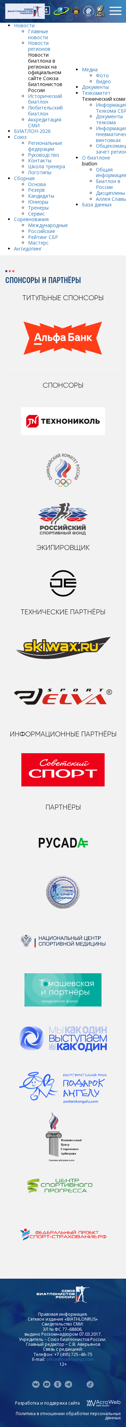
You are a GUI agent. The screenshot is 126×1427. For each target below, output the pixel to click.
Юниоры (38, 201)
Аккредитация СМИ (44, 122)
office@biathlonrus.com (70, 1359)
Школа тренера (46, 166)
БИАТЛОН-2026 (32, 131)
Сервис (36, 213)
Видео (103, 81)
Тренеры (38, 207)
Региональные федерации (45, 146)
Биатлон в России (108, 184)
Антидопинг (28, 248)
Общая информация (111, 172)
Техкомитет (96, 93)
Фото (102, 75)
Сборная (24, 178)
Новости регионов (39, 46)
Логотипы (39, 172)
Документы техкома (109, 119)
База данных (97, 204)
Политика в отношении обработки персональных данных (68, 1416)
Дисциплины (110, 193)
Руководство (43, 154)
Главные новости (38, 34)
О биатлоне (96, 157)
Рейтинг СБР (43, 237)
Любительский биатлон (45, 110)
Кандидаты (41, 195)
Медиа (90, 69)
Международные (48, 225)
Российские (41, 231)
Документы (95, 87)
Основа (37, 184)
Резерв (36, 189)
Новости (24, 25)
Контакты (39, 160)
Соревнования (31, 219)
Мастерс (38, 242)
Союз (20, 137)
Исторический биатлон (45, 99)
